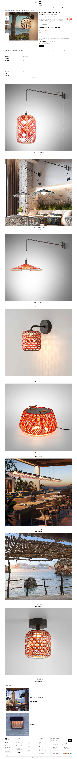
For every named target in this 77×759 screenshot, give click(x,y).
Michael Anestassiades (42, 743)
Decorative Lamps (18, 7)
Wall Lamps (24, 10)
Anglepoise (29, 747)
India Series (56, 7)
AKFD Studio (41, 749)
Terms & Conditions (7, 751)
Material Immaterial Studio (43, 750)
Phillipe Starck (41, 742)
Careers (6, 742)
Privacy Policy (7, 755)
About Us (6, 738)
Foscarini (29, 746)
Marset (29, 743)
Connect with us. (55, 748)
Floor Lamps (18, 742)
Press (6, 741)
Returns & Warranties (8, 748)
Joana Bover (44, 14)
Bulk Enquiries (7, 743)
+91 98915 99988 (55, 744)
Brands (29, 7)
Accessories (18, 752)
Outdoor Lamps (18, 10)
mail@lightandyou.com (67, 744)
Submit (70, 740)
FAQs (5, 745)
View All (29, 751)
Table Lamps (18, 739)
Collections (38, 7)
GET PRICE (41, 46)
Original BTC (29, 750)
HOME (6, 10)
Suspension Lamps (19, 743)
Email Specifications (69, 50)
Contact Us (7, 739)
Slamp (28, 739)
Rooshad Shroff (41, 753)
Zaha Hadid (40, 739)
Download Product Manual (58, 50)
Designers (33, 7)
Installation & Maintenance (9, 752)
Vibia (28, 742)
